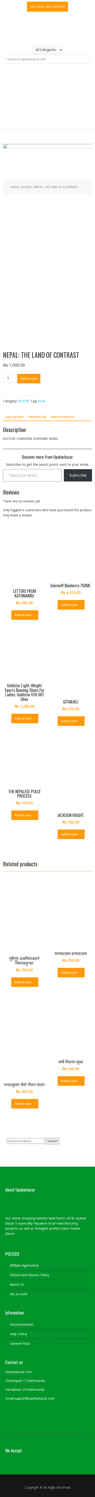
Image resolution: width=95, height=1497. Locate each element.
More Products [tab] (62, 417)
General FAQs (20, 1343)
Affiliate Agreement (24, 1265)
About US (17, 1284)
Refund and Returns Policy (29, 1275)
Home (15, 187)
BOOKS (26, 187)
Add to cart (29, 378)
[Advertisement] (47, 97)
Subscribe (77, 475)
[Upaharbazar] (47, 147)
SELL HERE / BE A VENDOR (47, 6)
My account (18, 1294)
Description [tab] (14, 417)
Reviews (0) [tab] (37, 417)
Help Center (18, 1334)
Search (52, 1141)
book (41, 401)
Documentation (21, 1324)
